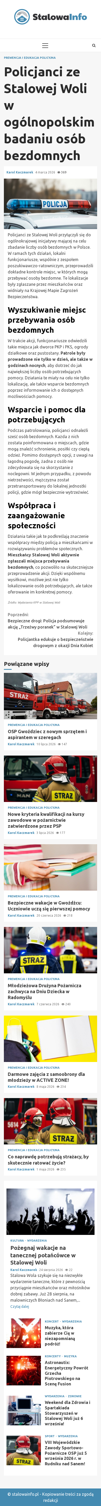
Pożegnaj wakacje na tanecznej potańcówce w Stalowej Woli (50, 1212)
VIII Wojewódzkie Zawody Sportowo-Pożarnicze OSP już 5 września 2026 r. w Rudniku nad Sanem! (23, 1450)
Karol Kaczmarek (20, 172)
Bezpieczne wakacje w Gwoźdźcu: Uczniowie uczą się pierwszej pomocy (50, 867)
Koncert (52, 1321)
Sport (50, 1436)
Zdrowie (75, 1396)
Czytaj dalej (19, 1306)
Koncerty (53, 1356)
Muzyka (70, 1356)
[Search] (94, 45)
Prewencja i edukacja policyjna (30, 57)
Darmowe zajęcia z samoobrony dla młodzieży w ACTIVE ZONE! (50, 1039)
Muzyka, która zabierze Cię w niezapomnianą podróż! (23, 1333)
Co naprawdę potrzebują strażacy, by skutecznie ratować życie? (50, 1121)
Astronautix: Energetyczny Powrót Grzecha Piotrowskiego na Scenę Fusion (23, 1370)
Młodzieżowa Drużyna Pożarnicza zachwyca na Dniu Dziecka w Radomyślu (50, 950)
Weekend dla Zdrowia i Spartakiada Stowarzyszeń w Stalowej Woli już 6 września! (23, 1410)
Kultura (17, 1240)
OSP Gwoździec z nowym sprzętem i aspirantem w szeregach (50, 696)
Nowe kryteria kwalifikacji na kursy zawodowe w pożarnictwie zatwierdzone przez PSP (50, 779)
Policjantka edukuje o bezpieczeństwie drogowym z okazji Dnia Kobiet (55, 639)
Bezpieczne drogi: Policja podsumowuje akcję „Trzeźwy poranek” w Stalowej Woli (47, 620)
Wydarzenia (37, 1240)
